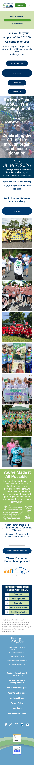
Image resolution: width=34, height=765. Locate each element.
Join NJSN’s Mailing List (17, 687)
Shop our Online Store (17, 693)
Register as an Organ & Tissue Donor (17, 674)
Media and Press (17, 698)
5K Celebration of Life (17, 713)
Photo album (17, 91)
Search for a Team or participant (17, 73)
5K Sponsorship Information (17, 551)
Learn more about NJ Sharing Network (17, 681)
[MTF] (17, 571)
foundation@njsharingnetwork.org (17, 660)
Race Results (17, 83)
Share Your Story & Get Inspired (17, 211)
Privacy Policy (17, 703)
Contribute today (17, 63)
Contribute (20, 5)
